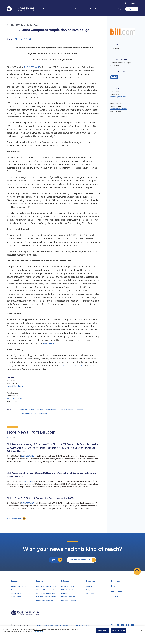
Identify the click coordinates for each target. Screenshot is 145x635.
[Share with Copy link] (35, 39)
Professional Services (28, 413)
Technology (43, 413)
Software (23, 410)
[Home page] (20, 8)
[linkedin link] (117, 625)
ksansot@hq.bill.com (15, 386)
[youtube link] (122, 625)
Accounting (79, 410)
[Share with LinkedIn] (16, 39)
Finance (40, 410)
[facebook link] (127, 625)
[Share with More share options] (39, 39)
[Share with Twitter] (21, 39)
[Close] (141, 631)
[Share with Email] (30, 39)
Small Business (67, 410)
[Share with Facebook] (25, 39)
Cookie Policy (38, 631)
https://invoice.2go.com (71, 365)
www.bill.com (49, 343)
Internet (32, 410)
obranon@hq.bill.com (15, 398)
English (114, 77)
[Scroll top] (137, 571)
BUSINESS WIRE (32, 67)
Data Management (52, 410)
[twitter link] (112, 625)
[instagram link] (132, 625)
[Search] (126, 3)
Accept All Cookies (118, 630)
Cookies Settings (102, 630)
